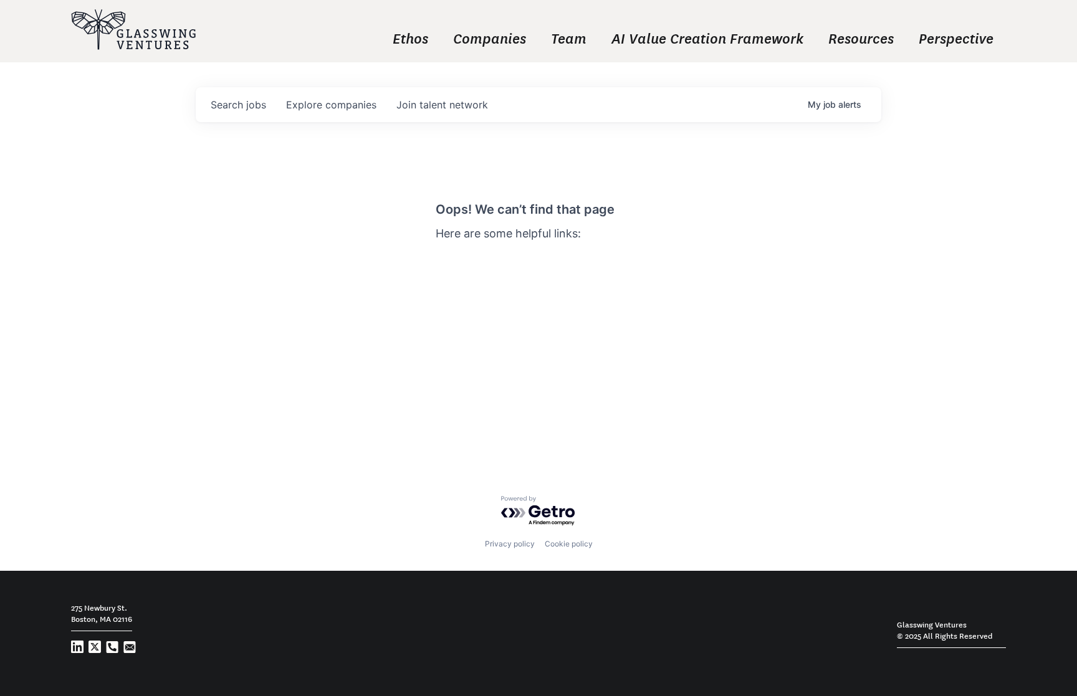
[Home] (133, 30)
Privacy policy (510, 543)
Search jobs (464, 256)
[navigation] (619, 37)
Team (568, 37)
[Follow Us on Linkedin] (77, 649)
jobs (238, 104)
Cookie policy (569, 543)
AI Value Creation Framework (707, 37)
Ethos (410, 37)
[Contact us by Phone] (112, 649)
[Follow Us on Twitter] (95, 649)
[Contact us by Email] (129, 649)
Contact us (462, 291)
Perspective (956, 37)
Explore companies (481, 273)
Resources (861, 37)
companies (331, 104)
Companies (489, 37)
